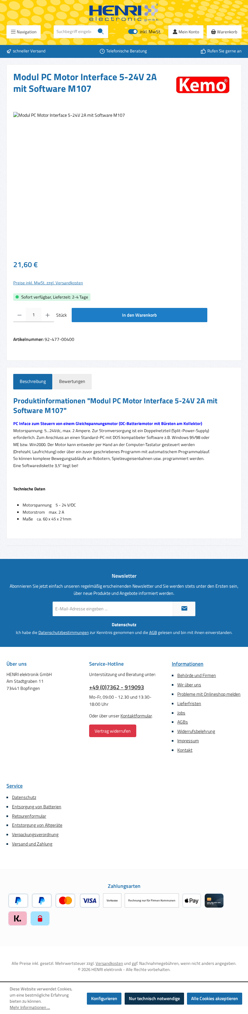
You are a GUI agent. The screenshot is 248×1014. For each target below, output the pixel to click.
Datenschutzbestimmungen (63, 633)
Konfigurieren (104, 998)
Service (14, 786)
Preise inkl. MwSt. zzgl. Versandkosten (48, 283)
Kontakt (184, 750)
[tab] (32, 381)
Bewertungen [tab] (72, 381)
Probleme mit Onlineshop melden (209, 694)
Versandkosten (109, 963)
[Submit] (184, 609)
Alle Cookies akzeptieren (214, 998)
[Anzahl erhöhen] (47, 315)
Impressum (188, 740)
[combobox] (74, 31)
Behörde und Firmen (196, 675)
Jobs (181, 712)
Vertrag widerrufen (113, 730)
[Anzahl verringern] (19, 315)
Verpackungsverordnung (35, 834)
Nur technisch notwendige (154, 998)
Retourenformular (29, 816)
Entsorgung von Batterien (36, 806)
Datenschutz (24, 797)
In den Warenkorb (139, 315)
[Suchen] (101, 31)
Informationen (187, 664)
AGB (153, 633)
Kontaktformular (136, 715)
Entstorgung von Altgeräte (37, 825)
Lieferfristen (189, 703)
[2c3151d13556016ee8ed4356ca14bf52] (123, 181)
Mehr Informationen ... (30, 1007)
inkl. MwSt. (144, 31)
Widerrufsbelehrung (196, 731)
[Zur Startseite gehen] (124, 12)
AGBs (182, 721)
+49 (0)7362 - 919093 (116, 687)
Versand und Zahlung (32, 843)
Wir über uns (189, 684)
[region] (124, 181)
